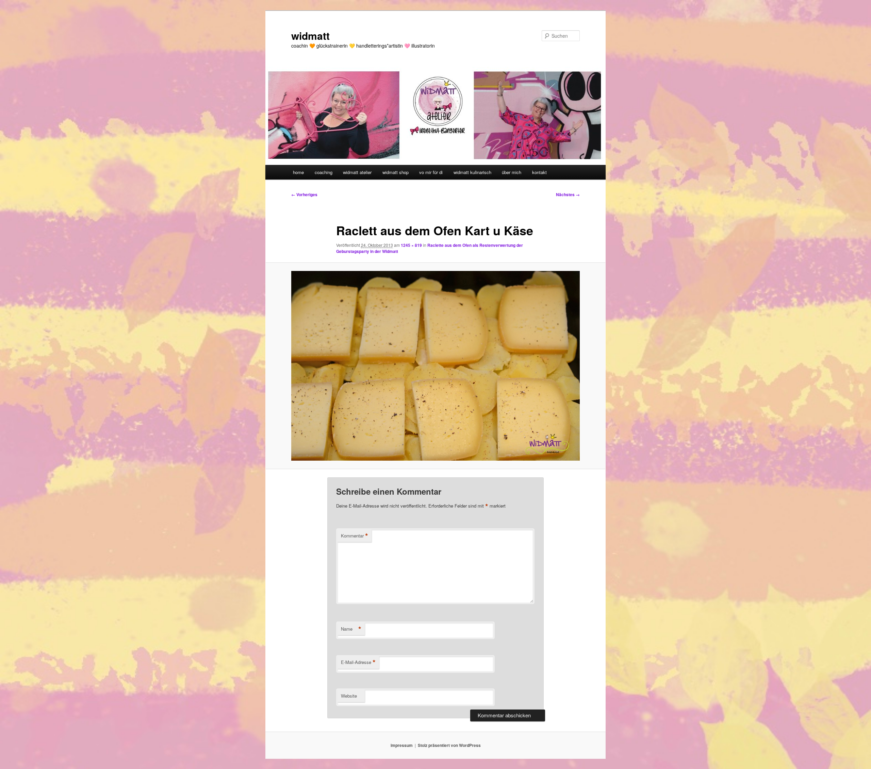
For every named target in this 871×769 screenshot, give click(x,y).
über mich (511, 172)
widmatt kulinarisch (472, 172)
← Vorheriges (304, 194)
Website (349, 696)
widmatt (310, 35)
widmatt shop (395, 172)
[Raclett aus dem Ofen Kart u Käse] (435, 365)
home (298, 172)
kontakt (539, 172)
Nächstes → (568, 194)
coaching (323, 172)
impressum (402, 745)
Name (351, 628)
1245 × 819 (411, 245)
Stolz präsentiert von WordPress (449, 745)
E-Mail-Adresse (358, 662)
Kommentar (354, 535)
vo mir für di (431, 172)
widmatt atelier (357, 172)
